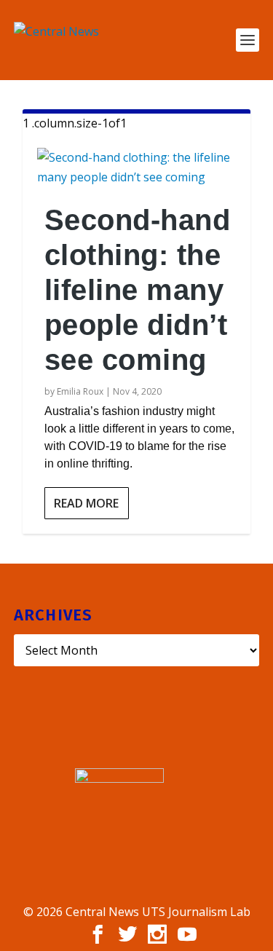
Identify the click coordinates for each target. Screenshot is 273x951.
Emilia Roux (80, 391)
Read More (86, 503)
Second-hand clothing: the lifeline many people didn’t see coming (137, 290)
